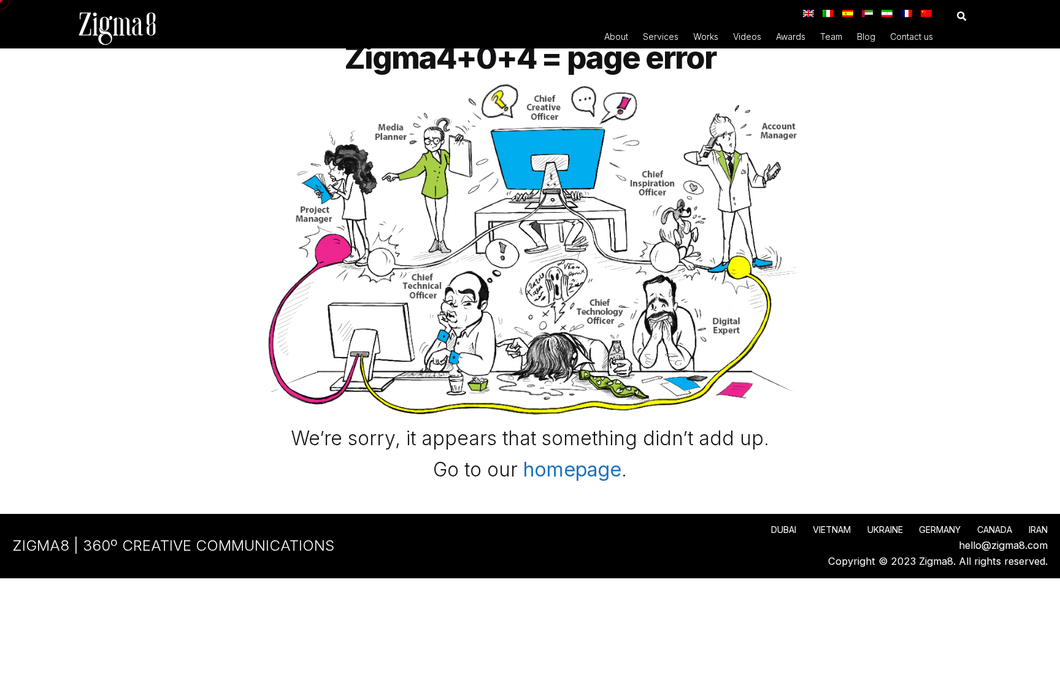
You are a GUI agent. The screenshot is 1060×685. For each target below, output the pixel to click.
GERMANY (940, 529)
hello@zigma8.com (1003, 545)
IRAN (1038, 529)
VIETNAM (832, 529)
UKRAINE (885, 529)
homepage (572, 469)
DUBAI (783, 529)
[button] (961, 16)
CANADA (994, 529)
